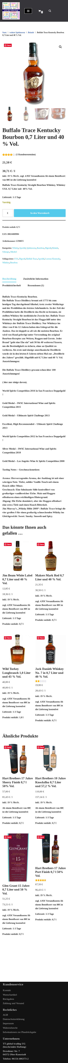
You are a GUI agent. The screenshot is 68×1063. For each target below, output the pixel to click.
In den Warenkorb (39, 213)
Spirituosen (31, 248)
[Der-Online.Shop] (11, 10)
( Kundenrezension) (26, 154)
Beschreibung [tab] (9, 279)
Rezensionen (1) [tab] (36, 285)
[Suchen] (50, 11)
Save (9, 45)
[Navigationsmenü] (28, 11)
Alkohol (13, 252)
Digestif (48, 248)
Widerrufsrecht (10, 1028)
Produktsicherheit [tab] (11, 285)
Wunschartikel (10, 994)
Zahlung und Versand (13, 1003)
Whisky (15, 248)
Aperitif (22, 248)
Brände (31, 32)
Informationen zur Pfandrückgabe (19, 1032)
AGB (5, 1015)
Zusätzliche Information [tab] (35, 279)
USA (16, 259)
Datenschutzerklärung (14, 1019)
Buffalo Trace (31, 259)
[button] (60, 47)
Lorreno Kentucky (52, 259)
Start (4, 32)
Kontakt (7, 990)
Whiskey (5, 263)
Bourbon (40, 248)
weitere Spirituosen (17, 32)
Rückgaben (8, 999)
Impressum (8, 1023)
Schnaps (5, 252)
